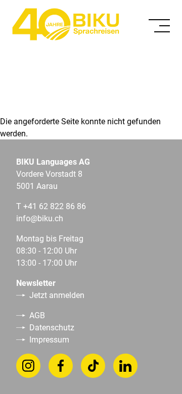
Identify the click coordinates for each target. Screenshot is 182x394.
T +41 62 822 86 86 (51, 206)
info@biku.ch (39, 218)
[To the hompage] (65, 24)
